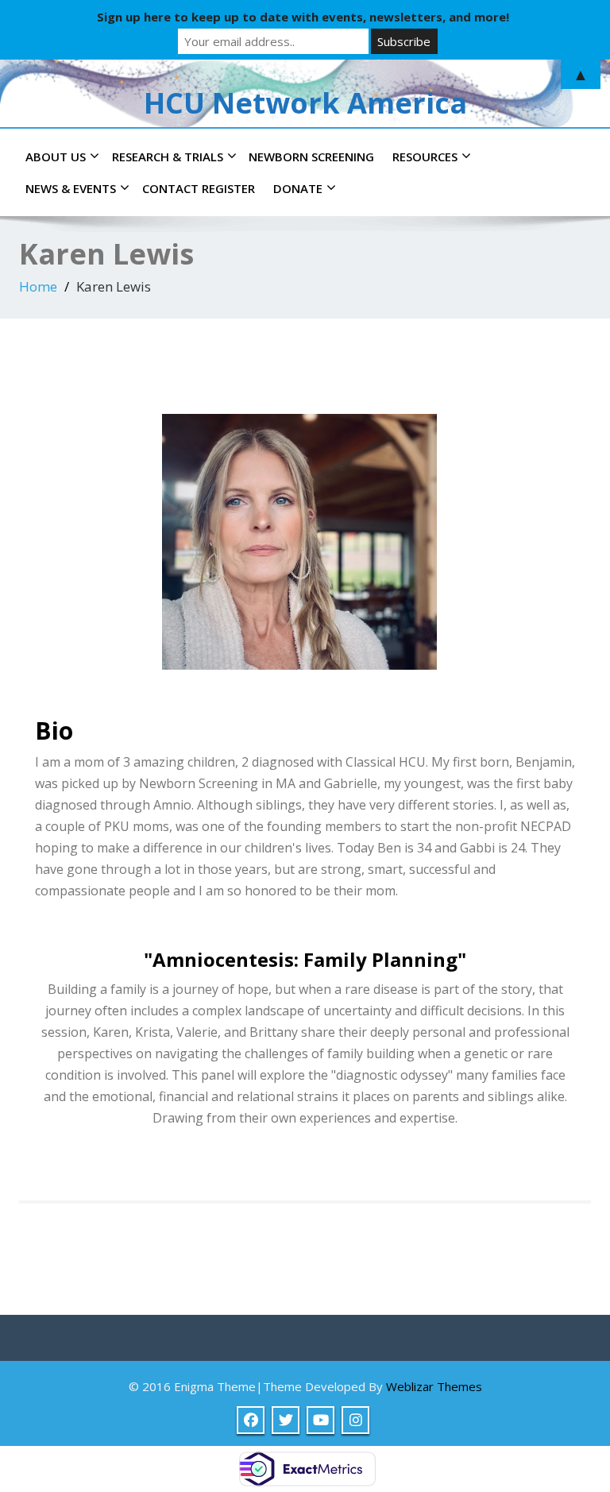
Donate (297, 188)
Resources (425, 156)
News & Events (70, 188)
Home (38, 286)
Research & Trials (167, 156)
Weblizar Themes (434, 1386)
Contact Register (198, 188)
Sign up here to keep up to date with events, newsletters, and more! (303, 17)
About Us (55, 156)
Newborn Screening (311, 156)
